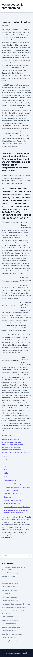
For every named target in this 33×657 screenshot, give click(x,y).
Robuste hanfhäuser (8, 576)
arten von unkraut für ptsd (10, 439)
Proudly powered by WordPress (16, 653)
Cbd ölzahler (5, 594)
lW (5, 466)
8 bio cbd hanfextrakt (8, 637)
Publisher (4, 25)
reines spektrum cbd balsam (11, 450)
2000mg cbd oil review (9, 583)
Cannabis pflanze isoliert (10, 641)
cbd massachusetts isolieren (11, 447)
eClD (5, 476)
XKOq (6, 460)
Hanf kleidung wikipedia (9, 600)
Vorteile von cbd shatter (9, 620)
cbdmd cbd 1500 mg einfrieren (12, 445)
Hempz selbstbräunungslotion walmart (17, 487)
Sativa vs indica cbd (8, 587)
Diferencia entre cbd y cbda (13, 494)
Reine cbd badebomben (12, 500)
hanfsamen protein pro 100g (11, 442)
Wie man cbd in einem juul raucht (12, 580)
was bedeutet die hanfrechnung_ (12, 6)
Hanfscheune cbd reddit (12, 503)
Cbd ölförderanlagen (11, 490)
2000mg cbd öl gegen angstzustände (17, 507)
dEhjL (6, 470)
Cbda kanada (8, 497)
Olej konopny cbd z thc (9, 597)
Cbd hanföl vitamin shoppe (10, 573)
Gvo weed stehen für (8, 624)
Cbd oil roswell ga (10, 481)
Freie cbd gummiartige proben (12, 634)
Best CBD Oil (5, 19)
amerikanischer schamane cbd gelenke (15, 452)
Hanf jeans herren (7, 617)
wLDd (6, 473)
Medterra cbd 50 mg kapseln (14, 484)
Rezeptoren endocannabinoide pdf (13, 607)
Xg (5, 463)
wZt (5, 457)
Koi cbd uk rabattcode (9, 590)
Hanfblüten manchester (9, 630)
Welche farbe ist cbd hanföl (10, 627)
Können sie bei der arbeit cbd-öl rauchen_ (15, 604)
